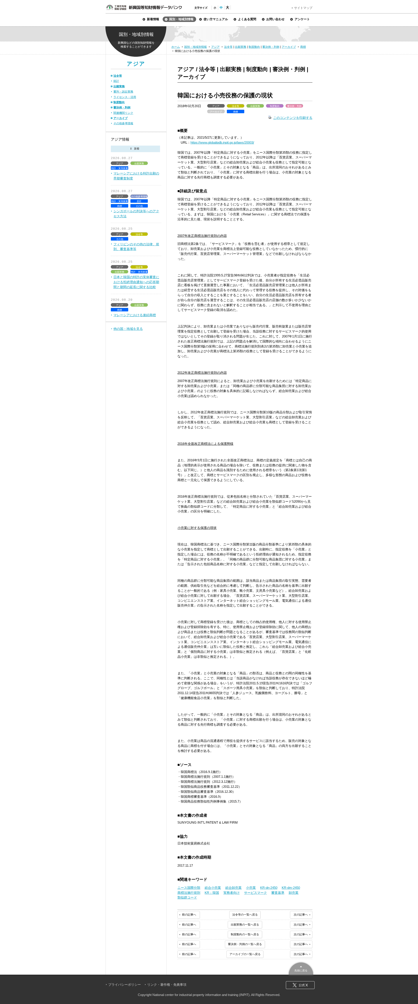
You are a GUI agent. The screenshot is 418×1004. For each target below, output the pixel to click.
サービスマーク (255, 892)
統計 (116, 81)
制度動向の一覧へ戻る (245, 934)
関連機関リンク (123, 113)
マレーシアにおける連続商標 (134, 315)
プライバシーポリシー (124, 984)
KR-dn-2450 (268, 887)
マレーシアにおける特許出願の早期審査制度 (136, 175)
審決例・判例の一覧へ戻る (245, 944)
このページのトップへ (301, 968)
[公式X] (300, 985)
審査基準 (277, 892)
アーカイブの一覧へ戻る (245, 954)
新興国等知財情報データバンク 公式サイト (144, 7)
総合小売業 (213, 887)
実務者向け (231, 892)
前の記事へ (189, 914)
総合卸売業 (233, 887)
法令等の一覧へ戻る (245, 914)
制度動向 (254, 46)
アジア (215, 46)
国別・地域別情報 (195, 46)
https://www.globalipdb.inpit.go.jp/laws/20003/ (222, 142)
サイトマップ (303, 8)
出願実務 (240, 46)
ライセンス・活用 (124, 97)
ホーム (175, 46)
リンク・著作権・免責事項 (166, 984)
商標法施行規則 (188, 892)
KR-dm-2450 (291, 887)
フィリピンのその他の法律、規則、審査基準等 (136, 246)
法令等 (228, 46)
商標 (303, 46)
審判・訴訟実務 (123, 91)
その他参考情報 (123, 123)
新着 (135, 149)
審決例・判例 (270, 46)
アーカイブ (289, 46)
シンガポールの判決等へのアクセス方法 (136, 213)
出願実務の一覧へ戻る (245, 924)
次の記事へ (301, 914)
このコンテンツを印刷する (292, 118)
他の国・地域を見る (128, 329)
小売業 (251, 887)
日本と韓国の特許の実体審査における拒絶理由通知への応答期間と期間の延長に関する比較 (136, 282)
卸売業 (293, 892)
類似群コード (187, 897)
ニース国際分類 (188, 887)
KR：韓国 (212, 892)
